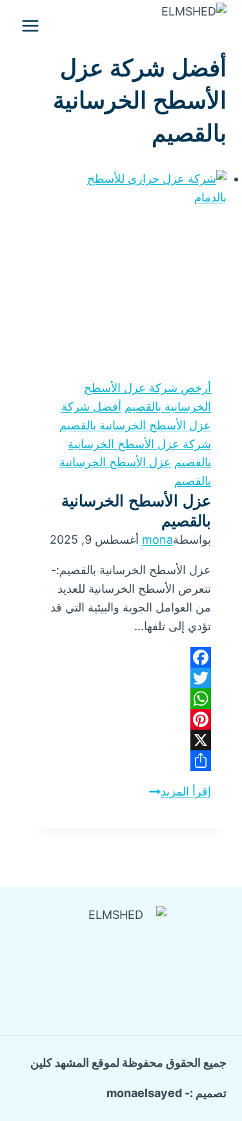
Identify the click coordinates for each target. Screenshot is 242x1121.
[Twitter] (129, 678)
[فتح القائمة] (30, 25)
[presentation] (130, 267)
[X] (129, 740)
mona (157, 539)
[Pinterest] (129, 719)
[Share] (129, 760)
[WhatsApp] (129, 698)
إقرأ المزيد (180, 791)
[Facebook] (129, 657)
